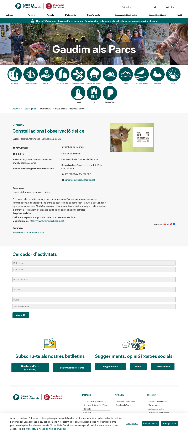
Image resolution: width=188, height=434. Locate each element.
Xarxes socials (162, 366)
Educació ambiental (157, 15)
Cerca (19, 315)
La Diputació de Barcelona (94, 401)
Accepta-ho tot (150, 423)
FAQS (179, 15)
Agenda (50, 15)
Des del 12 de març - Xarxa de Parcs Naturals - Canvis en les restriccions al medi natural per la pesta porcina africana (97, 20)
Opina (138, 366)
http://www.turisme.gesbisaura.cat (47, 220)
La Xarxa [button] (10, 15)
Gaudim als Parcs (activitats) (30, 368)
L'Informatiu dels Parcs (72, 367)
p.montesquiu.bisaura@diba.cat (79, 179)
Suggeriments (110, 366)
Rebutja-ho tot (169, 423)
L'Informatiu (70, 15)
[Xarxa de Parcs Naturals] (40, 5)
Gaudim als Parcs (123, 405)
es (172, 6)
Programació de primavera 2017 (28, 232)
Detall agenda (30, 108)
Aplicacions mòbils (156, 409)
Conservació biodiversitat (126, 15)
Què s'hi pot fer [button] (94, 15)
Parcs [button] (30, 15)
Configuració (132, 423)
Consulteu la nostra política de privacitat (46, 428)
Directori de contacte (157, 401)
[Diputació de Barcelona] (37, 396)
